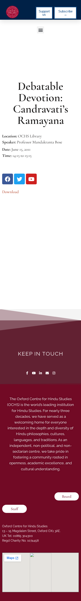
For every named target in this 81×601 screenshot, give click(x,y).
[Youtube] (33, 373)
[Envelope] (47, 373)
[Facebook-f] (27, 373)
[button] (40, 29)
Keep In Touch (40, 353)
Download (10, 191)
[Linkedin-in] (40, 373)
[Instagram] (54, 373)
